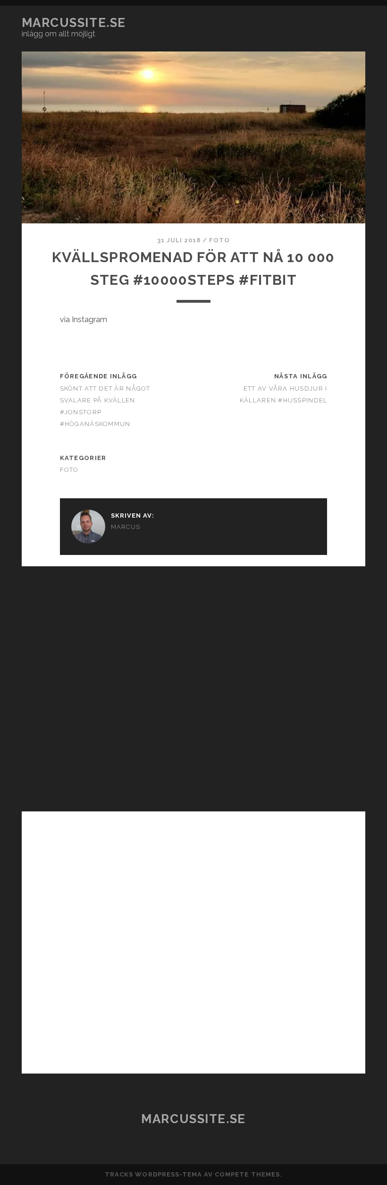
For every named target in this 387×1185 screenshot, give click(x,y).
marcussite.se (74, 23)
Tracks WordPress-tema (153, 1174)
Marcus (126, 526)
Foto (219, 240)
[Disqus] (193, 684)
